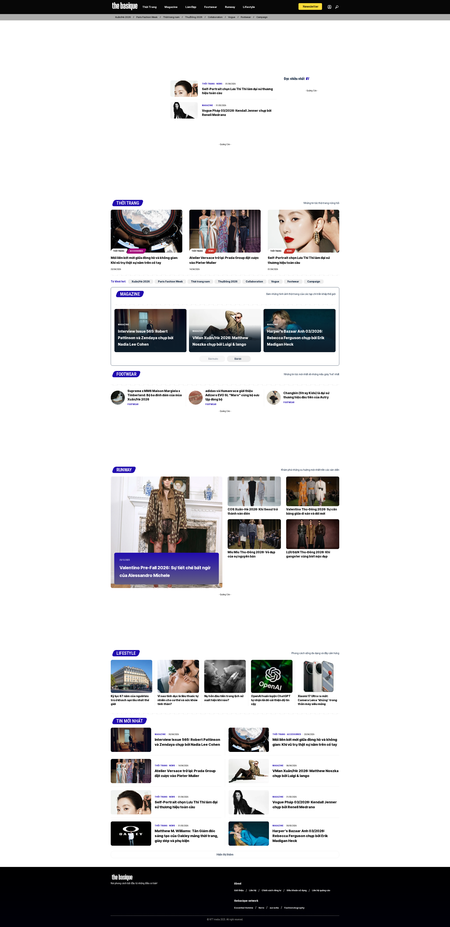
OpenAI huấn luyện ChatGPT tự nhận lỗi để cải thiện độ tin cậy (271, 700)
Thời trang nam (171, 17)
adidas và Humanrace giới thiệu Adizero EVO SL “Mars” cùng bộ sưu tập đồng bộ (232, 395)
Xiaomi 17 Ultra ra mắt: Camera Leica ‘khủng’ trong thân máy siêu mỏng (317, 700)
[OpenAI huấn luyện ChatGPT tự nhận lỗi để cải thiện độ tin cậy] (271, 676)
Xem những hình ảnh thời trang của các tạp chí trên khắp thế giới (301, 293)
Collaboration (215, 17)
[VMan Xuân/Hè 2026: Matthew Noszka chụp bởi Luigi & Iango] (249, 771)
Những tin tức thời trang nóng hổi (321, 202)
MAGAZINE (130, 294)
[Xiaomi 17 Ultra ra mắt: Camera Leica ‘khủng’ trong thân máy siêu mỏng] (318, 676)
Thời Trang (208, 83)
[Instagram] (326, 17)
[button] (310, 6)
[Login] (329, 7)
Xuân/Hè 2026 (123, 17)
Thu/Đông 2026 (193, 17)
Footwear (246, 17)
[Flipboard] (333, 17)
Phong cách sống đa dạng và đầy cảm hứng (315, 653)
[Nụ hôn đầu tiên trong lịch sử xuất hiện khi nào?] (225, 676)
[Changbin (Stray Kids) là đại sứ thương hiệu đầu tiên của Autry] (274, 398)
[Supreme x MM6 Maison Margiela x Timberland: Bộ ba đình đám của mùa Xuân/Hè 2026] (118, 398)
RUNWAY (124, 469)
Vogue (231, 17)
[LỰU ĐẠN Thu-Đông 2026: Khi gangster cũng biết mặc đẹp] (312, 534)
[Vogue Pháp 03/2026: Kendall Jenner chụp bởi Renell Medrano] (184, 110)
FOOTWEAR (126, 374)
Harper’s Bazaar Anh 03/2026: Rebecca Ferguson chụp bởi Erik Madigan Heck (295, 338)
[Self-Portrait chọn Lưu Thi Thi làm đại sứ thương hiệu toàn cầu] (184, 88)
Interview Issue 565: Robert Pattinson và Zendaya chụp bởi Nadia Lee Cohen (145, 338)
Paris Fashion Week (147, 17)
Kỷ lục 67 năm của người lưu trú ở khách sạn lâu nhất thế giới (130, 700)
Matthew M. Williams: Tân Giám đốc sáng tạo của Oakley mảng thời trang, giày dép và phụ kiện (186, 836)
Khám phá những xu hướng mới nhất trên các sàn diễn (310, 469)
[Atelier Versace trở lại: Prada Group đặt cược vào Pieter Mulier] (225, 231)
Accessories (136, 251)
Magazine (207, 105)
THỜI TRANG (127, 203)
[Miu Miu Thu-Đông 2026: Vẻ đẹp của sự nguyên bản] (254, 534)
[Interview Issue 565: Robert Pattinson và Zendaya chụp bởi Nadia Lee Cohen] (131, 740)
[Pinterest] (330, 17)
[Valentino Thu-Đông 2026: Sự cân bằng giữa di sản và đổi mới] (312, 491)
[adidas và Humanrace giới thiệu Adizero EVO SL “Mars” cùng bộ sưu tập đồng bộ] (196, 398)
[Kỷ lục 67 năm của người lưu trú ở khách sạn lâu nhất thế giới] (131, 676)
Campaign (262, 17)
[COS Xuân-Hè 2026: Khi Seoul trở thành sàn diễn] (254, 491)
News (219, 83)
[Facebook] (322, 17)
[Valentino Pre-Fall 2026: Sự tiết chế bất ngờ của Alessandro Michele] (166, 532)
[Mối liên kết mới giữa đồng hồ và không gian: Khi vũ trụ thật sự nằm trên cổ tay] (146, 231)
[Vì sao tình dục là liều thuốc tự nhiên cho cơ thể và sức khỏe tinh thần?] (178, 676)
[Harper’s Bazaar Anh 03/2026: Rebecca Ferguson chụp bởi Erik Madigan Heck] (249, 833)
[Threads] (337, 17)
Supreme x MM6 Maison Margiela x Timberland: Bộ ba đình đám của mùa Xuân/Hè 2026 (154, 395)
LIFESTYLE (126, 653)
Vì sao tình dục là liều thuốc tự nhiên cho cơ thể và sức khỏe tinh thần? (178, 700)
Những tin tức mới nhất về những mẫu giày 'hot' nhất (311, 374)
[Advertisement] (225, 47)
